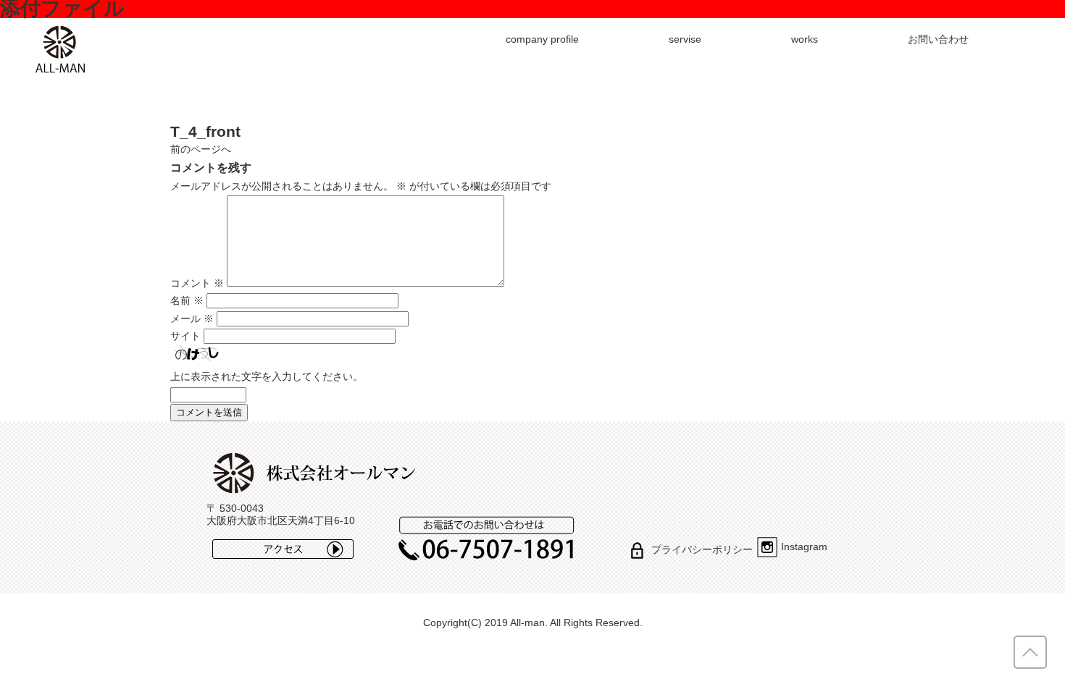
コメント (197, 283)
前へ (200, 149)
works (804, 39)
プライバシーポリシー (702, 549)
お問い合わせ (938, 39)
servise (685, 39)
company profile (542, 39)
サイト (185, 336)
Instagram (804, 546)
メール (192, 318)
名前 (187, 300)
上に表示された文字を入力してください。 (266, 376)
